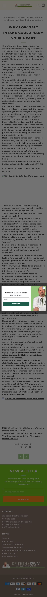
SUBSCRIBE (16, 304)
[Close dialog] (43, 288)
